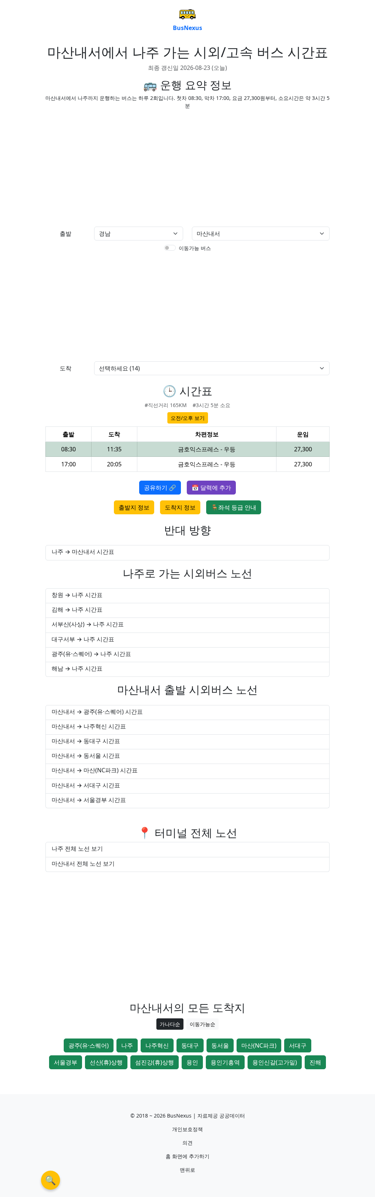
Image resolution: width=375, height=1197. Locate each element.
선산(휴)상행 (106, 1062)
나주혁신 (157, 1045)
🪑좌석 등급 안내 (233, 507)
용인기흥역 (225, 1062)
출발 (65, 234)
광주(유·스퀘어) (88, 1045)
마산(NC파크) (258, 1045)
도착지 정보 (180, 507)
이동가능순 (202, 1024)
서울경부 (65, 1062)
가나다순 (170, 1024)
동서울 (220, 1045)
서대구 (298, 1045)
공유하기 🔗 (160, 488)
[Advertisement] (114, 166)
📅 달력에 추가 (211, 488)
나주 (127, 1045)
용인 (192, 1062)
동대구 (190, 1045)
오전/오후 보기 (188, 417)
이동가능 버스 (195, 248)
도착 (65, 368)
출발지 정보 (134, 507)
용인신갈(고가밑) (274, 1062)
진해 (315, 1062)
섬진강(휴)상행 (154, 1062)
